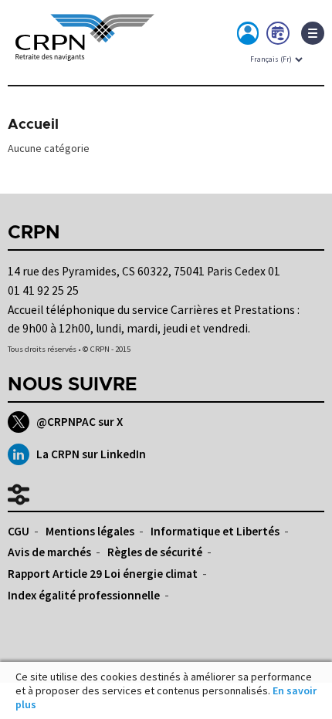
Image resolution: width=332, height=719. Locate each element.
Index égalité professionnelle (84, 595)
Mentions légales (90, 531)
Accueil (33, 125)
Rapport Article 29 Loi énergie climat (103, 573)
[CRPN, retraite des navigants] (84, 50)
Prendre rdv (279, 36)
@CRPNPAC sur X (79, 421)
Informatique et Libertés (215, 531)
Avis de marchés (49, 552)
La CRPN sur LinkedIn (91, 454)
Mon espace (249, 36)
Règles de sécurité (154, 552)
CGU (18, 531)
